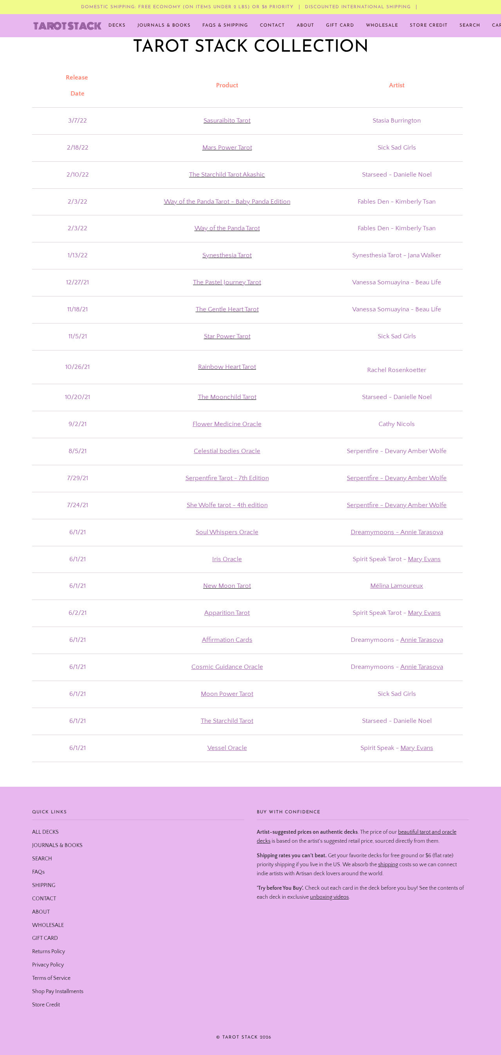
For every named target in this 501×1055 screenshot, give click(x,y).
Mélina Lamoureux (396, 586)
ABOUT (41, 912)
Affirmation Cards (227, 640)
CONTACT (44, 899)
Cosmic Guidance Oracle (227, 667)
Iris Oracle (227, 559)
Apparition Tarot (227, 613)
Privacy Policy (48, 965)
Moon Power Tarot (227, 694)
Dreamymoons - (375, 532)
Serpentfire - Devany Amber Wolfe (397, 478)
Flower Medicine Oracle (227, 424)
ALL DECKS (45, 832)
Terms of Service (51, 978)
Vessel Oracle (227, 748)
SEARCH (42, 859)
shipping (388, 865)
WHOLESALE (48, 925)
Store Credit (46, 1005)
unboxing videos (329, 897)
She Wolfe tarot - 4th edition (227, 505)
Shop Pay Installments (57, 991)
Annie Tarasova (421, 532)
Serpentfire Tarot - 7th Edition (227, 478)
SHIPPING (43, 885)
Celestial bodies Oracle (227, 451)
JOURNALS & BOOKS (57, 845)
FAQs (38, 872)
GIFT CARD (45, 938)
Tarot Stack (240, 1037)
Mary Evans (424, 559)
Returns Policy (48, 951)
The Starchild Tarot (227, 721)
